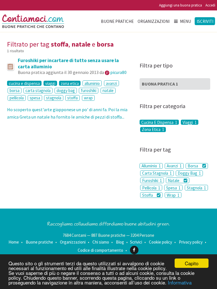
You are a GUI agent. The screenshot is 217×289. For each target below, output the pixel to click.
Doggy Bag (189, 173)
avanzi (111, 83)
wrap (88, 97)
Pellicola (151, 188)
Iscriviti (205, 21)
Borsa (193, 165)
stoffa (72, 97)
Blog (120, 242)
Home (13, 242)
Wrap (173, 195)
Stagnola (196, 188)
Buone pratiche (117, 21)
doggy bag (66, 90)
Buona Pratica (160, 84)
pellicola (17, 97)
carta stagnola (38, 90)
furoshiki (88, 90)
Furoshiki (152, 180)
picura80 (118, 72)
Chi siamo (100, 242)
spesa (35, 97)
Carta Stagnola (157, 173)
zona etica (70, 83)
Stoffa (148, 195)
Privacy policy (191, 242)
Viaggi (190, 122)
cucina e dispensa (24, 83)
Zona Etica (153, 129)
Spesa (173, 188)
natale (108, 90)
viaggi (50, 83)
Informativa (180, 282)
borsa (14, 90)
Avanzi (174, 165)
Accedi (210, 5)
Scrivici (136, 242)
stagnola (53, 97)
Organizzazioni (154, 21)
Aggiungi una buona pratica (180, 5)
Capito (191, 263)
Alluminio (151, 165)
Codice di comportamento (100, 250)
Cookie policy (160, 242)
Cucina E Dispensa (159, 122)
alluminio (92, 83)
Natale (174, 180)
